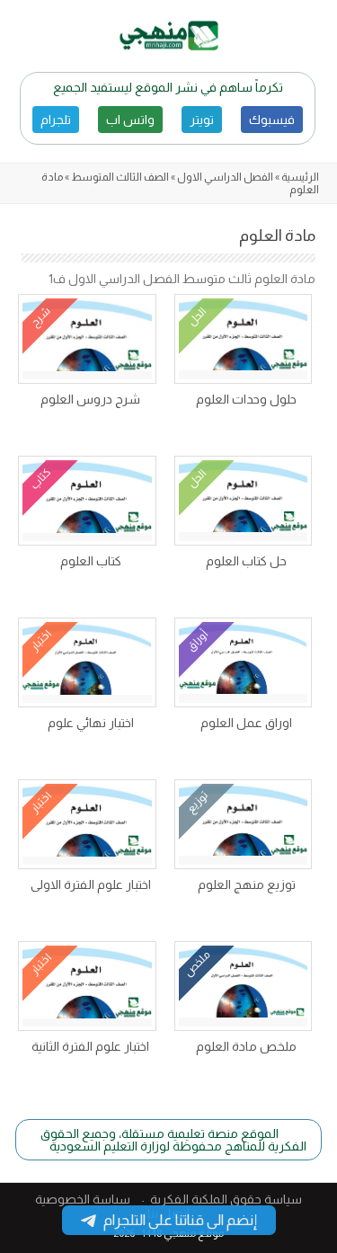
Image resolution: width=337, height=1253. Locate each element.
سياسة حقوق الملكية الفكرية (226, 1199)
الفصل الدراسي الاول (225, 177)
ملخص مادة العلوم (246, 1046)
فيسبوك (272, 119)
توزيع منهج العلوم (247, 884)
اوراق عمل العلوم (246, 722)
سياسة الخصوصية (82, 1199)
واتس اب (130, 119)
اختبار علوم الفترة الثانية (90, 1046)
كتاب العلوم (90, 561)
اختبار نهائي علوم (91, 722)
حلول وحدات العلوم (246, 399)
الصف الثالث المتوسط (120, 177)
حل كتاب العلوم (246, 561)
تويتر (202, 119)
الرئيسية (300, 177)
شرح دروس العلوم (90, 399)
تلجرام (55, 119)
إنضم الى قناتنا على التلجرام (180, 1220)
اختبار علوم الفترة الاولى (91, 884)
